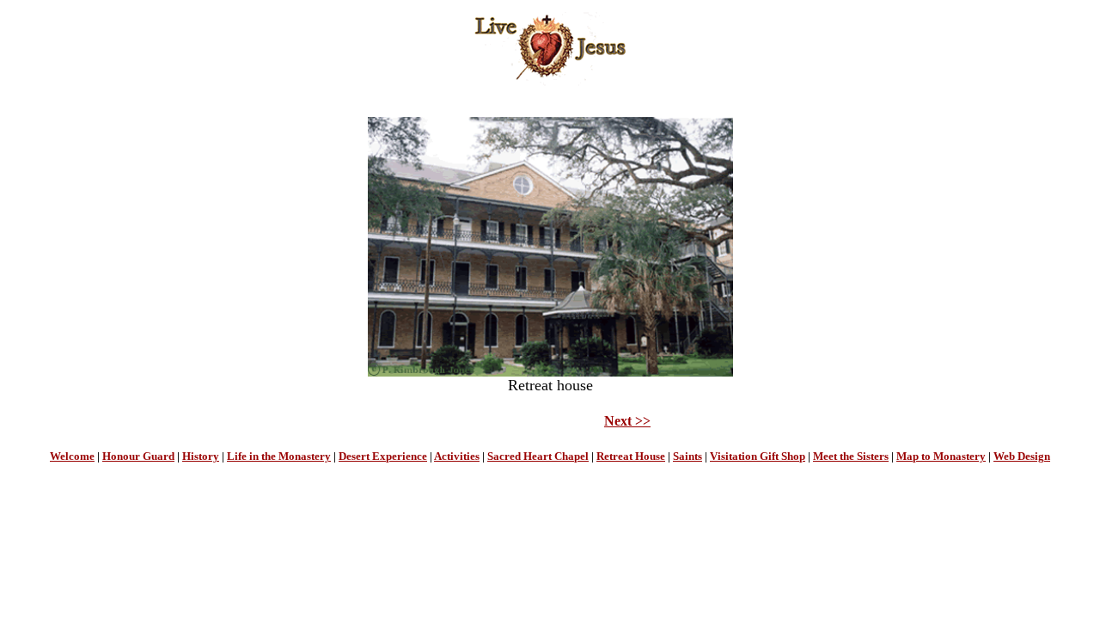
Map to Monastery (941, 456)
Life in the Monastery (279, 456)
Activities (457, 456)
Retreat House (630, 456)
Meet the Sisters (851, 456)
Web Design (1021, 456)
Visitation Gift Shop (757, 456)
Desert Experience (383, 456)
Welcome (72, 456)
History (200, 456)
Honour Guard (138, 456)
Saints (687, 456)
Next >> (627, 421)
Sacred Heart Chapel (538, 456)
